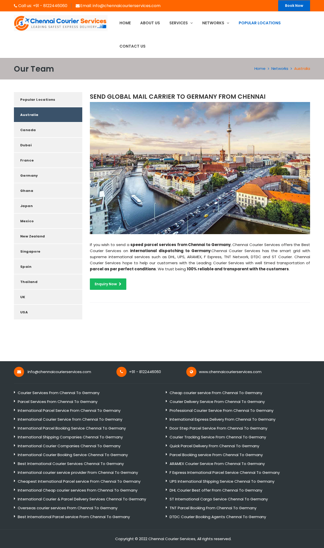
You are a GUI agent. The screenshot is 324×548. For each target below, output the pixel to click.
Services (179, 23)
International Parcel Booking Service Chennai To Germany (72, 428)
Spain (25, 266)
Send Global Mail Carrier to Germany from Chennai (178, 96)
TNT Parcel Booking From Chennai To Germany (213, 508)
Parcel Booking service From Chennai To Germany (216, 454)
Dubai (26, 145)
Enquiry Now (106, 284)
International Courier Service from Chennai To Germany (70, 419)
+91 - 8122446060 (50, 6)
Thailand (28, 281)
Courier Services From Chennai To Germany (58, 392)
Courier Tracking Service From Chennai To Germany (218, 437)
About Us (150, 23)
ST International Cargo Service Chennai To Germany (219, 499)
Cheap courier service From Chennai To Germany (216, 392)
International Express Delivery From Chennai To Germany (222, 419)
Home (125, 23)
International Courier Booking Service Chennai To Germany (73, 454)
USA (24, 312)
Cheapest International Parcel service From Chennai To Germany (79, 481)
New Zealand (32, 236)
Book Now (294, 5)
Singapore (30, 251)
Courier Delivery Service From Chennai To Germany (217, 401)
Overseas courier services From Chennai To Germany (67, 508)
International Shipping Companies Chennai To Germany (70, 437)
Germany (29, 175)
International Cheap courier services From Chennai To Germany (77, 490)
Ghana (26, 190)
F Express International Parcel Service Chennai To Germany (225, 472)
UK (22, 297)
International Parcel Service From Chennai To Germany (69, 410)
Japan (26, 206)
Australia (302, 68)
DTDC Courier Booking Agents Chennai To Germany (218, 516)
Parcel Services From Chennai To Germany (57, 401)
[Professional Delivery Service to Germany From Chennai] (200, 167)
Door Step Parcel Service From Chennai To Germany (218, 428)
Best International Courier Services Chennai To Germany (71, 463)
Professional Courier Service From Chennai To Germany (221, 410)
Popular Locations (37, 99)
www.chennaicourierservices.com (230, 371)
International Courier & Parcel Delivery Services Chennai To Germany (82, 499)
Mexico (27, 221)
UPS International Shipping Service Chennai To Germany (222, 481)
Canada (28, 130)
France (27, 160)
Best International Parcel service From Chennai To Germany (74, 516)
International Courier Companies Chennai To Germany (69, 446)
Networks (213, 23)
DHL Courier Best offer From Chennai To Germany (216, 490)
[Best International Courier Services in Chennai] (61, 22)
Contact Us (132, 46)
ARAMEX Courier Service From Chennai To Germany (217, 463)
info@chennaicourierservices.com (126, 6)
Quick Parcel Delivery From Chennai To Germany (214, 446)
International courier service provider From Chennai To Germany (78, 472)
